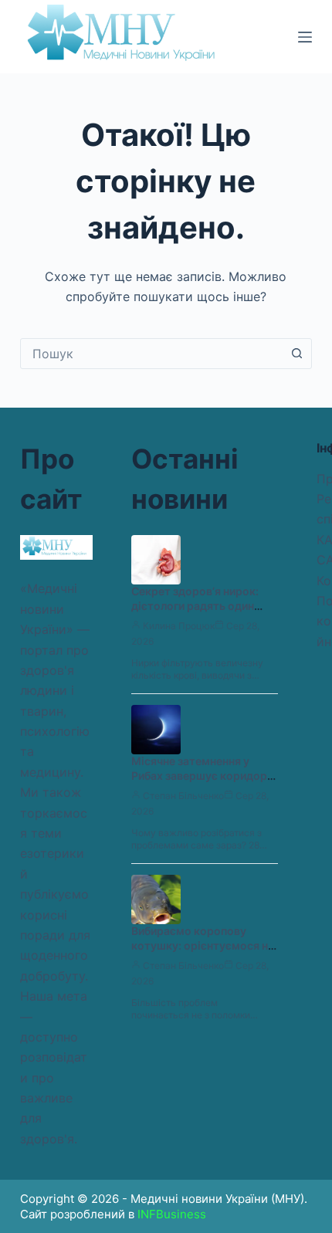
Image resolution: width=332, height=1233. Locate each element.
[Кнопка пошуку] (296, 353)
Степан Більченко (183, 795)
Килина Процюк (179, 626)
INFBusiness (171, 1214)
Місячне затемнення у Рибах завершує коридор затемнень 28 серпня (199, 775)
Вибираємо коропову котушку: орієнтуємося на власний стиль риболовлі (202, 945)
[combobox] (151, 353)
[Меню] (305, 37)
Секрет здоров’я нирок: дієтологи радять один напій (195, 605)
